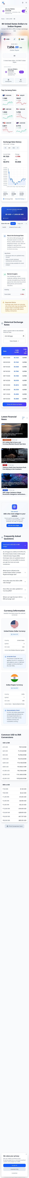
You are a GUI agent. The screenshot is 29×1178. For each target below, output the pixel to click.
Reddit (4, 227)
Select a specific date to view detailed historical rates (13, 331)
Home (2, 19)
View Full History (19, 199)
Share (13, 223)
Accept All (14, 1165)
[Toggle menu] (26, 2)
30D (9, 148)
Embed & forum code (15, 227)
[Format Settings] (26, 7)
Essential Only (14, 1169)
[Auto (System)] (26, 11)
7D (5, 148)
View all (23, 417)
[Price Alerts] (22, 2)
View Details (13, 341)
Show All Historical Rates (14, 404)
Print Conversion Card (15, 826)
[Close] (26, 1154)
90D (14, 148)
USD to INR (9, 19)
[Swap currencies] (14, 39)
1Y (17, 148)
